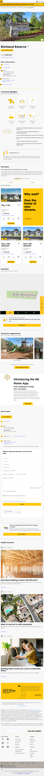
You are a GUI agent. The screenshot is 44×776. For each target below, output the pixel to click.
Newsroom (32, 740)
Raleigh (25, 7)
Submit (22, 504)
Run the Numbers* (22, 534)
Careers (31, 744)
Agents (31, 756)
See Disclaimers (21, 705)
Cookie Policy (27, 773)
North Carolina (6, 7)
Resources (17, 742)
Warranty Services (33, 751)
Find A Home (18, 739)
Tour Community (6, 416)
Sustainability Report (19, 753)
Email (25, 474)
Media (31, 755)
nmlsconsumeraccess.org (35, 710)
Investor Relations (19, 749)
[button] (11, 182)
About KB (32, 739)
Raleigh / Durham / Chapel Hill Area (16, 7)
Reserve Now (22, 326)
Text (21, 474)
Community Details (6, 67)
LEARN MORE (38, 695)
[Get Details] (22, 4)
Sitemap (33, 763)
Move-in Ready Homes (7, 84)
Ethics (28, 763)
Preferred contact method (8, 474)
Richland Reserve (31, 7)
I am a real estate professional (10, 491)
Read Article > (4, 587)
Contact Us (27, 218)
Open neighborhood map (22, 367)
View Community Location (19, 436)
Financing (17, 744)
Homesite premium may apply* (7, 57)
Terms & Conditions (14, 501)
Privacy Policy (22, 501)
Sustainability (18, 751)
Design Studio (18, 740)
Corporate (32, 753)
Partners (31, 742)
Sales (31, 749)
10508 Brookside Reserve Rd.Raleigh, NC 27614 (8, 81)
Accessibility (21, 763)
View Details (11, 223)
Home (2, 7)
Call (17, 474)
